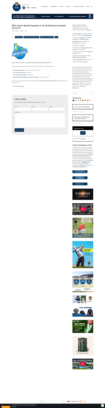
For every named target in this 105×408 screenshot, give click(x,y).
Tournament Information (18, 86)
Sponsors (82, 45)
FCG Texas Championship (19, 70)
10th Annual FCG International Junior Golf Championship (26, 77)
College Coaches (85, 47)
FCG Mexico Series (84, 39)
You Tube (85, 61)
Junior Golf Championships (47, 37)
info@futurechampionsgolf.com (80, 166)
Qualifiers (82, 37)
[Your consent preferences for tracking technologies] (102, 405)
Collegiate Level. (86, 161)
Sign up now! (83, 138)
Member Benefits (87, 35)
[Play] (74, 213)
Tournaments (78, 33)
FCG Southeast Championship (20, 74)
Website (51, 106)
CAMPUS (74, 49)
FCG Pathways (75, 41)
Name (16, 106)
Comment (17, 112)
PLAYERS (61, 6)
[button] (57, 6)
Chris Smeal (15, 30)
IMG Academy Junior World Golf (31, 37)
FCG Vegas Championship (19, 72)
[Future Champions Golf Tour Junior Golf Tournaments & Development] (24, 6)
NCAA (56, 37)
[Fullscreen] (91, 213)
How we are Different (79, 59)
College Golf (19, 37)
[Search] (91, 6)
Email (33, 106)
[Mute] (89, 213)
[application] (82, 209)
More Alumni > (75, 87)
